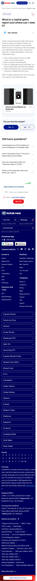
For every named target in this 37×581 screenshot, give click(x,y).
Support (8, 8)
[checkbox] (4, 197)
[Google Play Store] (7, 244)
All (25, 461)
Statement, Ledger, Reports (19, 8)
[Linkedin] (29, 249)
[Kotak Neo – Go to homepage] (8, 3)
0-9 (22, 461)
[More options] (30, 107)
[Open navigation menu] (33, 2)
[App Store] (20, 244)
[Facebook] (33, 249)
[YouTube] (22, 249)
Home (3, 8)
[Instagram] (25, 249)
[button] (22, 3)
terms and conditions (18, 197)
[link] (10, 220)
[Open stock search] (29, 2)
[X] (18, 249)
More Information (8, 571)
